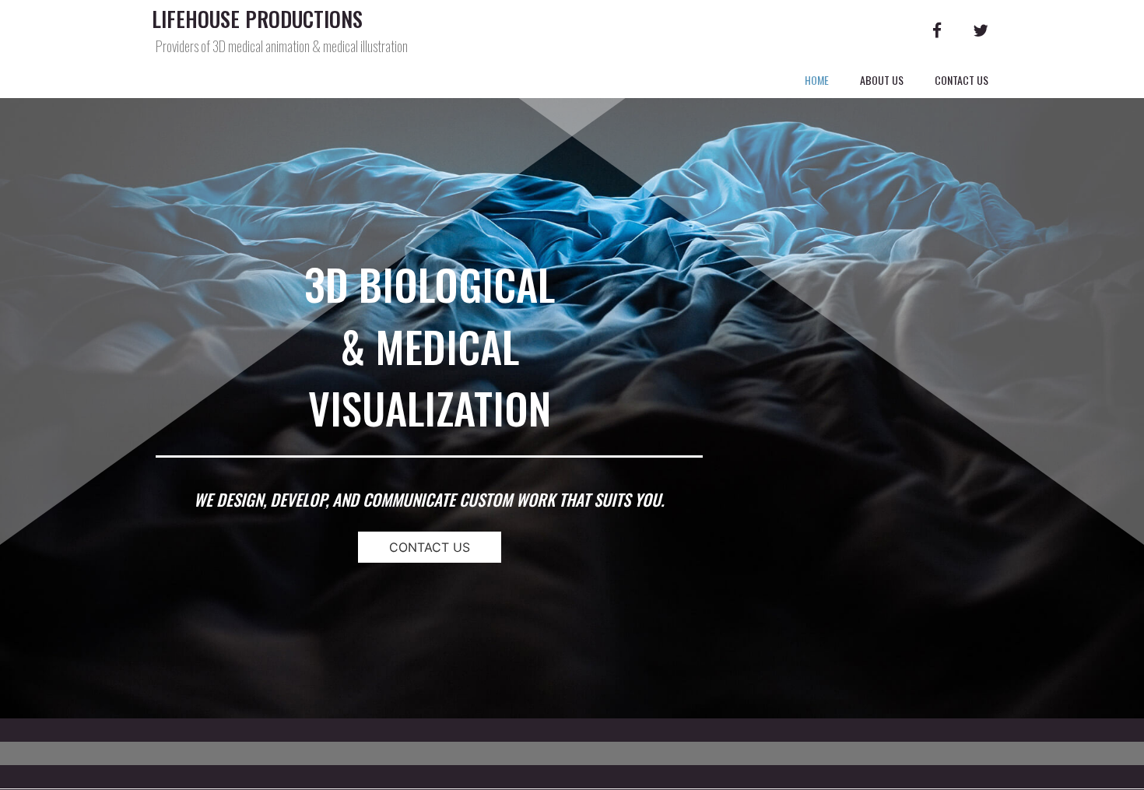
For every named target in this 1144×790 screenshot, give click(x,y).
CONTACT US (429, 547)
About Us (882, 80)
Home (817, 80)
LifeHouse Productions (257, 19)
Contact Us (961, 80)
